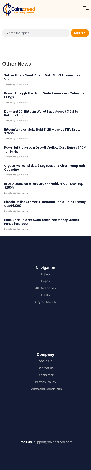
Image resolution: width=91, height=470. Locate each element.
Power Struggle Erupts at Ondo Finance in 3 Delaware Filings (44, 95)
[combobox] (35, 33)
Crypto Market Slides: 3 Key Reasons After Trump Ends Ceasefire (45, 168)
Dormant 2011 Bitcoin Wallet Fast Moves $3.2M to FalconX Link (41, 113)
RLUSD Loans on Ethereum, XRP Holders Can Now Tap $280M (43, 186)
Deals (45, 295)
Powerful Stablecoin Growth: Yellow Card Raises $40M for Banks (45, 149)
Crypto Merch (45, 302)
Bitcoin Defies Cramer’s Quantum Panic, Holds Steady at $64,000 (45, 204)
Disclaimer (45, 375)
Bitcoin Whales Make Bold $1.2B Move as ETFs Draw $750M (42, 131)
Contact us (45, 368)
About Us (45, 361)
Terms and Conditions (45, 389)
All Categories (45, 288)
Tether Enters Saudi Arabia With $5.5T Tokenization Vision (43, 77)
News (45, 274)
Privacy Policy (45, 382)
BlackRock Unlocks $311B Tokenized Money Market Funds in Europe (41, 222)
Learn (45, 281)
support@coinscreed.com (45, 442)
